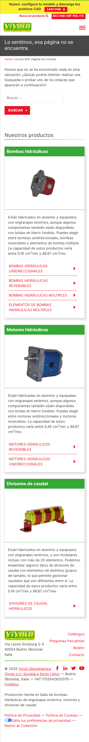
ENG (62, 15)
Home (8, 59)
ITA (81, 15)
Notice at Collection (21, 725)
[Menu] (82, 27)
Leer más (54, 9)
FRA (75, 15)
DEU (55, 15)
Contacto (76, 655)
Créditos (12, 684)
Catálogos (76, 634)
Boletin (78, 648)
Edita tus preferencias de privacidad (41, 720)
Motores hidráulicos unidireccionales (29, 461)
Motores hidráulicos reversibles (29, 447)
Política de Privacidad (22, 715)
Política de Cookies (62, 715)
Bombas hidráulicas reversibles (28, 283)
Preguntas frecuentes (67, 641)
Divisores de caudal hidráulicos (28, 606)
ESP (69, 15)
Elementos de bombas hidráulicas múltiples (30, 307)
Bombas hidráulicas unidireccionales (28, 268)
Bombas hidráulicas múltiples (38, 295)
